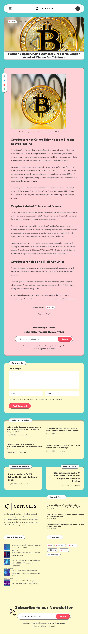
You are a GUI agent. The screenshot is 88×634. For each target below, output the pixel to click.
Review (65, 550)
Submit (65, 339)
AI (51, 545)
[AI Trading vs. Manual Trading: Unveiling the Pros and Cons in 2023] (7, 547)
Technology (54, 555)
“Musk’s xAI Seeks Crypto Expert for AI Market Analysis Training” (63, 446)
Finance (53, 550)
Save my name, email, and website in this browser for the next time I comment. (37, 399)
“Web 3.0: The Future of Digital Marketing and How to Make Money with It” (24, 446)
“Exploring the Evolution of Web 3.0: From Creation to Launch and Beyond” (62, 429)
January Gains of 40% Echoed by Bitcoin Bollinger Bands (23, 477)
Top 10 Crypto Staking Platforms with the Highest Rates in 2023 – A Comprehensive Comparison (26, 573)
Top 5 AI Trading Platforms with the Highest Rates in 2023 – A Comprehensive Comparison (26, 563)
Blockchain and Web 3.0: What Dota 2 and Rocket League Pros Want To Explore (66, 476)
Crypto (13, 21)
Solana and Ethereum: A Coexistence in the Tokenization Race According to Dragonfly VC (24, 429)
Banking (61, 545)
